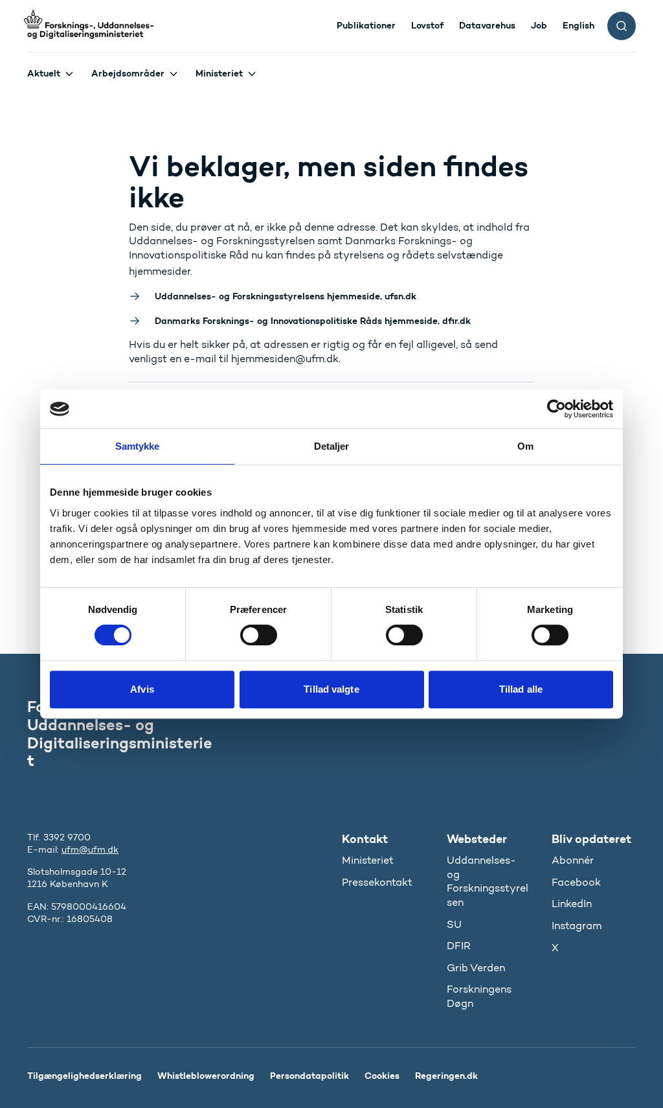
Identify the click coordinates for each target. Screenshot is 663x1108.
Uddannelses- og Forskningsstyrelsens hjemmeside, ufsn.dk (285, 296)
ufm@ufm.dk (90, 849)
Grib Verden (476, 968)
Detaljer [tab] (332, 446)
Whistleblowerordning (205, 1075)
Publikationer (366, 25)
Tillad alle (521, 689)
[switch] (258, 635)
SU (454, 924)
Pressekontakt (377, 882)
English (578, 25)
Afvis (142, 689)
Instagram (576, 925)
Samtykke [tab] (137, 446)
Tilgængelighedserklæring (84, 1075)
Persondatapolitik (309, 1075)
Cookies (382, 1075)
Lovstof (427, 25)
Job (539, 25)
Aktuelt (43, 73)
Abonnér (573, 860)
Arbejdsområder (127, 73)
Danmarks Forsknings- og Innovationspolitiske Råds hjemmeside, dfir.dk (313, 321)
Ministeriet (219, 73)
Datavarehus (487, 25)
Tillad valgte (331, 689)
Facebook (576, 882)
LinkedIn (572, 903)
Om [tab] (525, 446)
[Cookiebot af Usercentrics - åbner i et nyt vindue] (556, 409)
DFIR (459, 946)
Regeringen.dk (446, 1075)
